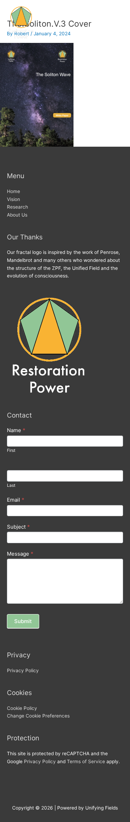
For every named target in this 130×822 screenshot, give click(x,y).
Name (16, 430)
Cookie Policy (22, 708)
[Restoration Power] (21, 22)
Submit (23, 621)
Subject (18, 526)
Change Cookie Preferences (38, 716)
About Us (17, 215)
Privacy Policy (23, 670)
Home (13, 191)
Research (17, 207)
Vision (13, 199)
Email (15, 499)
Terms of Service (86, 761)
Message (20, 553)
